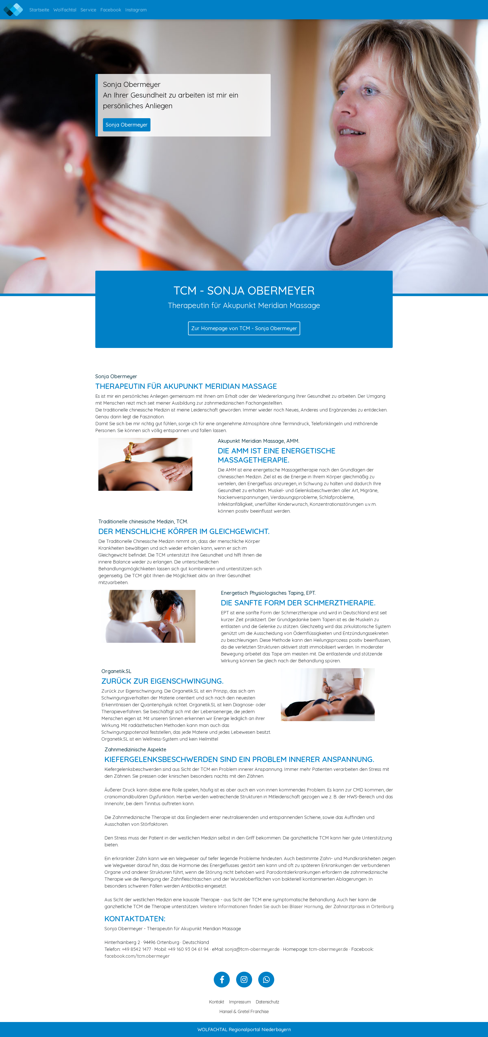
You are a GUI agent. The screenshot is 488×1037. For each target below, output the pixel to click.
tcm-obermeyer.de (328, 949)
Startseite (39, 10)
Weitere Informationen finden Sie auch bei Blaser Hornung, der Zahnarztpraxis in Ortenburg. (297, 906)
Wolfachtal (65, 10)
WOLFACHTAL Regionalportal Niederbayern (244, 1029)
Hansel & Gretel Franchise (244, 1011)
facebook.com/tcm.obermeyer (137, 956)
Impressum (240, 1002)
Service (88, 10)
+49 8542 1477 (136, 949)
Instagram (136, 10)
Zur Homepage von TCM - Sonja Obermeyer (244, 328)
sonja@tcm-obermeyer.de (252, 949)
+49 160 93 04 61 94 (188, 949)
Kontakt (216, 1002)
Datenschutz (267, 1002)
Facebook (110, 10)
